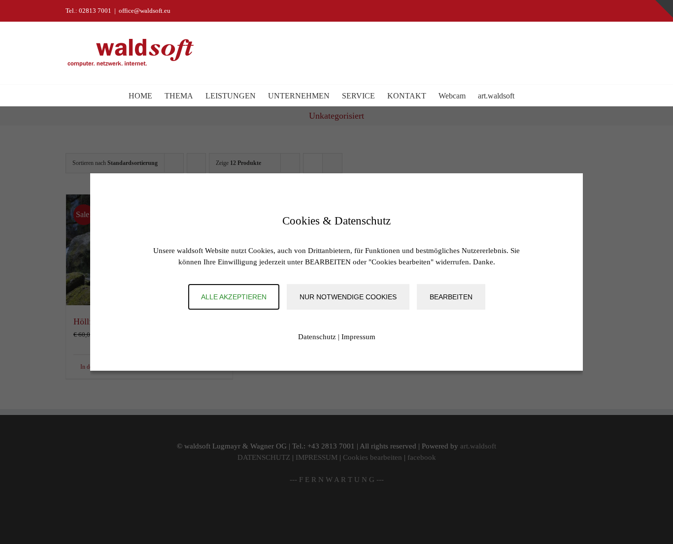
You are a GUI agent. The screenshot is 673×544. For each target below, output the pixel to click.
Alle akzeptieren (234, 297)
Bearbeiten (451, 297)
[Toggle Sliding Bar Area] (664, 9)
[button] (530, 95)
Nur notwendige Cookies (348, 297)
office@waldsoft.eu (144, 10)
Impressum (358, 337)
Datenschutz (317, 337)
